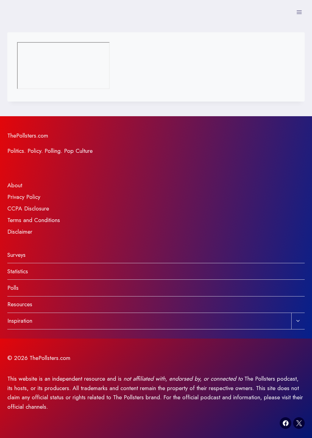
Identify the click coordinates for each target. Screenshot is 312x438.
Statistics (17, 271)
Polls (13, 288)
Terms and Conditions (33, 220)
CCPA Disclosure (28, 208)
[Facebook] (285, 423)
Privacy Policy (23, 197)
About (14, 185)
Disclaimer (19, 232)
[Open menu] (299, 12)
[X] (299, 423)
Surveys (16, 255)
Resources (19, 304)
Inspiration (19, 321)
